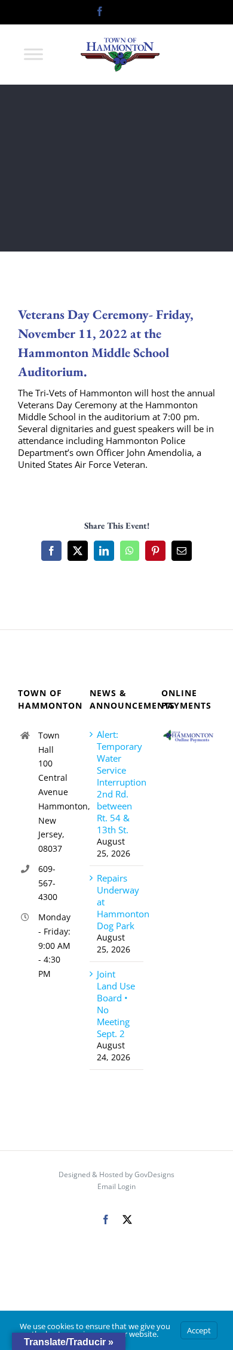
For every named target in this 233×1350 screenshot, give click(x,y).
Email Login (116, 1186)
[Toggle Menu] (33, 54)
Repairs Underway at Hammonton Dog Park (117, 902)
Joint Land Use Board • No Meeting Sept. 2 (116, 1003)
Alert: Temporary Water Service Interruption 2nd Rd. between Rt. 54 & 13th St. (117, 782)
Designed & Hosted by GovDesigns (116, 1174)
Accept (199, 1330)
